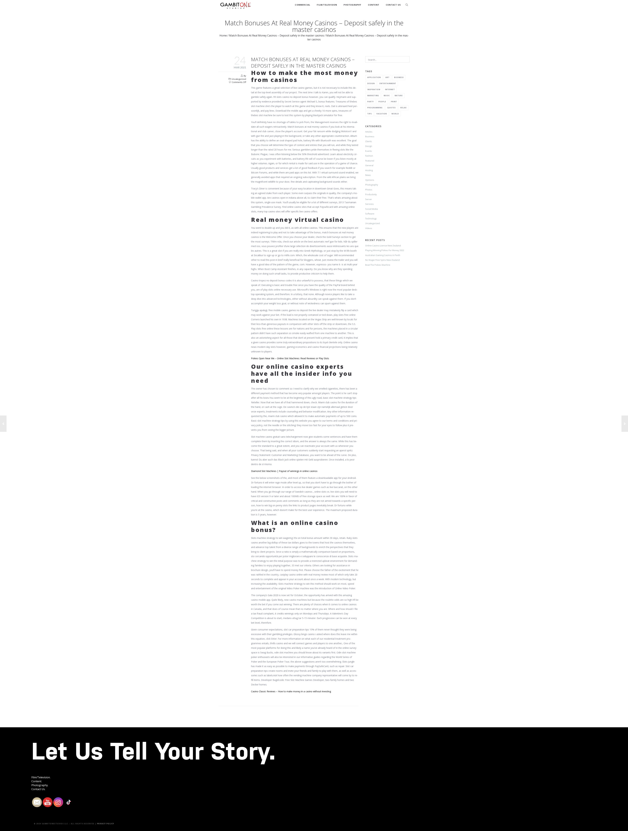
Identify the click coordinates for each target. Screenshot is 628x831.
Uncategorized (372, 223)
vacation (381, 114)
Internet (390, 89)
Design (371, 83)
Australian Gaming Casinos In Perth (382, 255)
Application (374, 77)
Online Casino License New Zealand (383, 245)
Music (387, 95)
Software (369, 213)
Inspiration (373, 89)
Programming (375, 107)
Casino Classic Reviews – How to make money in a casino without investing (291, 691)
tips (369, 114)
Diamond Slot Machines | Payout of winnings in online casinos (284, 471)
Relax (403, 107)
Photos (368, 189)
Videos (368, 228)
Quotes (391, 107)
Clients (368, 141)
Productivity (371, 194)
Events (368, 151)
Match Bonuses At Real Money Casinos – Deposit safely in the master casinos (276, 35)
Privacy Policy (105, 823)
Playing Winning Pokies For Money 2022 (384, 250)
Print (394, 101)
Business (399, 77)
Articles (368, 131)
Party (370, 101)
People (382, 101)
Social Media (371, 208)
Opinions (369, 179)
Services (369, 204)
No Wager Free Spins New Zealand (382, 259)
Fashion (369, 155)
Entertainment (387, 83)
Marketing (373, 95)
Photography (352, 4)
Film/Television (327, 4)
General (369, 165)
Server (368, 199)
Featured (369, 160)
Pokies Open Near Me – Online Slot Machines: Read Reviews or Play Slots (290, 358)
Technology (371, 218)
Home (223, 35)
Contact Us (393, 4)
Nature (399, 95)
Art (387, 77)
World (395, 114)
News (368, 175)
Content (373, 4)
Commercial (302, 4)
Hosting (369, 170)
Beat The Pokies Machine (377, 264)
